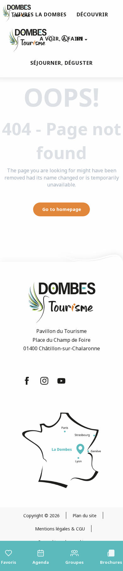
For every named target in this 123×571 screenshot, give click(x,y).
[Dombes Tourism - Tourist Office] (25, 38)
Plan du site (85, 515)
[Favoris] (52, 39)
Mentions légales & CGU (60, 529)
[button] (65, 38)
